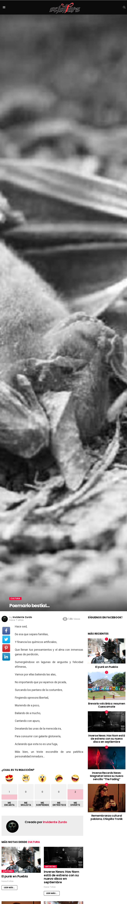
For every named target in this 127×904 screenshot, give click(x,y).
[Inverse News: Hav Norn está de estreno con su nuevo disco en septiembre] (63, 857)
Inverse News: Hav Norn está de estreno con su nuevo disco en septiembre (61, 877)
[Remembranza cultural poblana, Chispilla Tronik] (106, 798)
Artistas (50, 866)
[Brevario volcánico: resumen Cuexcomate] (106, 686)
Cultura (34, 842)
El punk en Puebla (15, 876)
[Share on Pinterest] (6, 648)
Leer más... (9, 887)
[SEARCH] (124, 7)
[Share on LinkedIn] (6, 657)
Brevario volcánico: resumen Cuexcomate (106, 705)
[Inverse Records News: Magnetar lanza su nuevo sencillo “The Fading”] (106, 758)
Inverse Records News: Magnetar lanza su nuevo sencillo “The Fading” (106, 776)
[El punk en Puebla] (21, 860)
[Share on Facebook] (6, 631)
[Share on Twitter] (6, 639)
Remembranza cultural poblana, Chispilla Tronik (107, 817)
